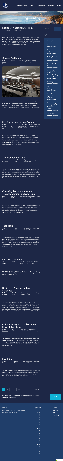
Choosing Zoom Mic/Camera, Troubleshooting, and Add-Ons (18, 192)
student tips (24, 294)
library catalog (26, 362)
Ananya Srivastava (4, 126)
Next (37, 389)
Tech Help (7, 226)
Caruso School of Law (39, 435)
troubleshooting (28, 161)
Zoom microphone (28, 197)
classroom (21, 61)
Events (27, 124)
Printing (36, 331)
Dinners (23, 124)
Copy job (33, 329)
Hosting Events (33, 124)
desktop (31, 261)
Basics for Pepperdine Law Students (16, 289)
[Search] (57, 29)
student (36, 293)
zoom (34, 196)
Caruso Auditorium (12, 58)
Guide (26, 293)
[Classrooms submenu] (26, 5)
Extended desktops (29, 263)
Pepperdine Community (39, 419)
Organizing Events (33, 126)
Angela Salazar (6, 30)
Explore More (55, 397)
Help (37, 228)
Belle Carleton (4, 62)
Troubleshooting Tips (13, 157)
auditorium (24, 60)
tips (34, 160)
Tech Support (26, 229)
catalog (28, 361)
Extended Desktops (12, 259)
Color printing (27, 329)
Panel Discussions (22, 127)
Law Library (30, 331)
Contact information (31, 228)
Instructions (30, 160)
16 (19, 389)
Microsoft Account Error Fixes (18, 28)
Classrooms (27, 61)
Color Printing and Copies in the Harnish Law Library (19, 325)
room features (34, 61)
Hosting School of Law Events (18, 122)
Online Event (25, 126)
